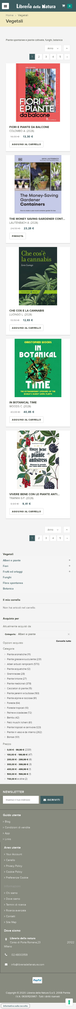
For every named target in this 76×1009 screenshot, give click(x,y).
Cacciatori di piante (19, 688)
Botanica (8, 588)
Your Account (14, 854)
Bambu (13, 717)
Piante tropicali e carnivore (24, 727)
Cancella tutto (63, 641)
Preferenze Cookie (17, 877)
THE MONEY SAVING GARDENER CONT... (37, 218)
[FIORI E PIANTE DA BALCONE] (38, 92)
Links (8, 839)
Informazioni (12, 886)
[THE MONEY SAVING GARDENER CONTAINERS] (38, 184)
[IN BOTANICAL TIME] (38, 368)
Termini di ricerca (16, 904)
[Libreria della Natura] (36, 5)
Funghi (7, 577)
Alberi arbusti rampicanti (23, 664)
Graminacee (16, 674)
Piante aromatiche (19, 654)
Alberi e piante (12, 560)
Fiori (5, 566)
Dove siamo (13, 898)
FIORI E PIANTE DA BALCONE (29, 127)
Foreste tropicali (17, 708)
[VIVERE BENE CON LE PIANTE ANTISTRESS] (38, 460)
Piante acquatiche (18, 669)
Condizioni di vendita (17, 827)
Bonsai (13, 737)
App (7, 833)
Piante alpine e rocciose (22, 698)
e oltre (17, 779)
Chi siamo (12, 893)
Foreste (13, 703)
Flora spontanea (13, 583)
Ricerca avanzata (16, 910)
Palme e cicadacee (19, 712)
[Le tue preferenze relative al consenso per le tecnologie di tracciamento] (69, 1002)
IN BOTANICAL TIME (23, 402)
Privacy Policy (14, 865)
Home (9, 15)
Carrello (10, 860)
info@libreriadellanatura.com (27, 964)
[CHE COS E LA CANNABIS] (38, 276)
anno (50, 48)
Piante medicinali (19, 683)
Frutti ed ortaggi (12, 571)
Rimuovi (69, 634)
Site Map (11, 922)
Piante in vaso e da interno (24, 732)
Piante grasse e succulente (24, 659)
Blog (7, 821)
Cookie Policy (14, 871)
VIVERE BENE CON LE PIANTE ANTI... (34, 494)
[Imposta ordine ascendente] (67, 48)
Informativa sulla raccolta (15, 1006)
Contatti (10, 916)
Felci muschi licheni (19, 722)
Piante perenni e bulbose (23, 693)
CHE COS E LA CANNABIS (26, 310)
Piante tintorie (17, 678)
